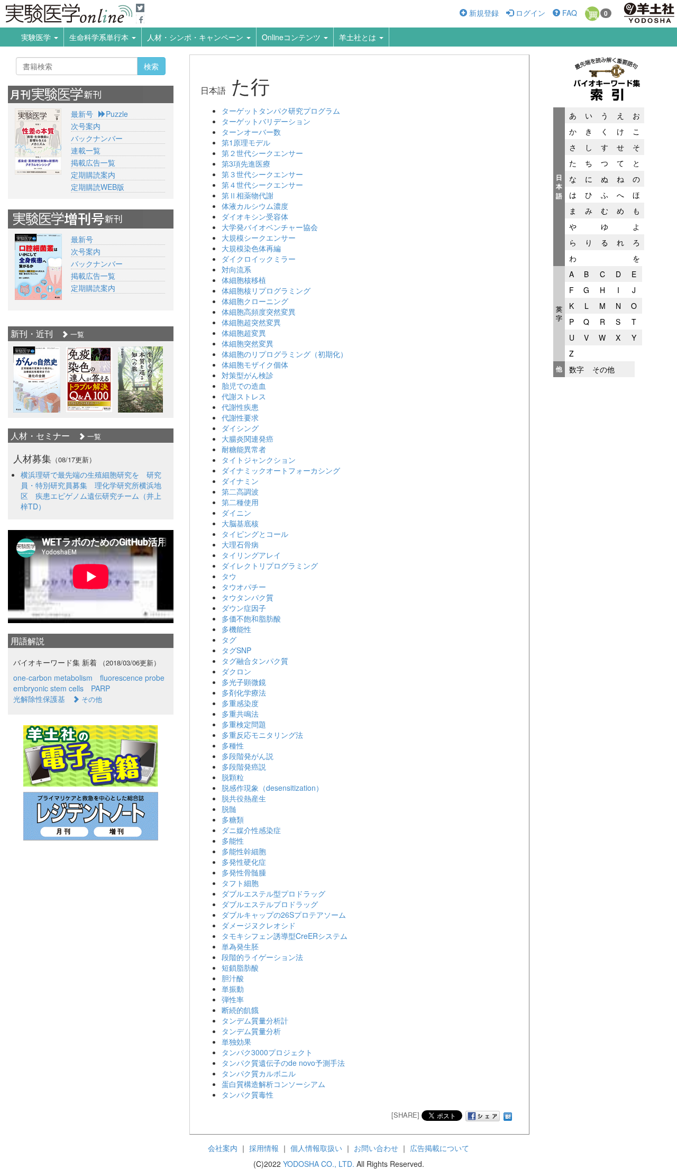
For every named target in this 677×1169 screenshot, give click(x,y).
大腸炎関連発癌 (247, 438)
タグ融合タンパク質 (255, 660)
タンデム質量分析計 (255, 1020)
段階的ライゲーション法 (262, 957)
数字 (576, 369)
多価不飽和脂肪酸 (251, 618)
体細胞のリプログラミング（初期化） (284, 354)
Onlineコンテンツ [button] (292, 37)
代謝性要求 (240, 417)
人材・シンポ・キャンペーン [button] (196, 37)
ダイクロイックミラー (259, 258)
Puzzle (117, 113)
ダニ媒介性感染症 (251, 830)
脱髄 (229, 808)
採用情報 (264, 1148)
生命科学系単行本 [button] (100, 37)
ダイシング (240, 428)
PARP (100, 688)
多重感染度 (240, 703)
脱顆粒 (233, 777)
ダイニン (236, 512)
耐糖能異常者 (244, 449)
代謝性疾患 (240, 406)
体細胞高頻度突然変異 (259, 311)
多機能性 (236, 629)
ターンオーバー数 (251, 131)
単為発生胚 (240, 946)
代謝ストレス (244, 396)
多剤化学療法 (244, 692)
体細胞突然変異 (247, 343)
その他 (603, 369)
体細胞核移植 (244, 280)
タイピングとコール (255, 533)
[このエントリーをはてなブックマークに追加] (508, 1115)
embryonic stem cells (48, 688)
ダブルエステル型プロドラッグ (273, 893)
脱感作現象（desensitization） (272, 787)
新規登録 (483, 12)
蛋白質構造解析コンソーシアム (273, 1084)
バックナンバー (97, 138)
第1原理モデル (246, 142)
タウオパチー (244, 586)
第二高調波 (240, 491)
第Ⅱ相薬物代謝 (247, 195)
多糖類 (233, 819)
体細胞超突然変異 (251, 322)
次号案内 (85, 126)
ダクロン (236, 671)
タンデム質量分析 (251, 1031)
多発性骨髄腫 (244, 872)
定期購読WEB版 (97, 186)
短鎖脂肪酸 (240, 967)
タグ (229, 639)
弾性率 (233, 999)
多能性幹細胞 (244, 851)
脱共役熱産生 (244, 798)
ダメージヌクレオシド (259, 925)
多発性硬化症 (244, 861)
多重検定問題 (244, 724)
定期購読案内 (93, 174)
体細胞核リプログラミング (266, 290)
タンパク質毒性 (247, 1094)
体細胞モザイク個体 (255, 364)
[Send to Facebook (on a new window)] (482, 1116)
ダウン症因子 (244, 607)
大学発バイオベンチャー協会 (270, 227)
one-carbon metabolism (53, 677)
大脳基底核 (240, 523)
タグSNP (236, 650)
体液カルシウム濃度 (255, 205)
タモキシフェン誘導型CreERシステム (284, 935)
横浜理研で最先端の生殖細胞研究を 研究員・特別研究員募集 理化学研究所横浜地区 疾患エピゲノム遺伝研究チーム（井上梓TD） (91, 490)
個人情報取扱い (316, 1148)
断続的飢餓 (240, 1009)
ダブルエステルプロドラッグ (270, 904)
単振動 (233, 988)
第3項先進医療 (246, 163)
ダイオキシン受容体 (255, 216)
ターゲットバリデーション (266, 121)
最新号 (82, 113)
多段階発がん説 (247, 756)
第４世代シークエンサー (262, 184)
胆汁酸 (233, 978)
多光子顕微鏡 (244, 682)
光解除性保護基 (39, 698)
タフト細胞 (240, 883)
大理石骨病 (240, 544)
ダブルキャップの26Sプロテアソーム (284, 914)
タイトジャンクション (259, 459)
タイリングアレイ (251, 555)
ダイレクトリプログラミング (270, 565)
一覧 (76, 334)
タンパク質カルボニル (259, 1073)
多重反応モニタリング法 (262, 734)
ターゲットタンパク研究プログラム (281, 110)
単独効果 (236, 1041)
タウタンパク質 (247, 597)
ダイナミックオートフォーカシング (281, 470)
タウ (229, 576)
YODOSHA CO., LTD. (318, 1163)
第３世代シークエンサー (262, 174)
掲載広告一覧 (93, 162)
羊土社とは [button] (358, 37)
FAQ (568, 12)
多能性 (233, 840)
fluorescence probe (132, 677)
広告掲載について (439, 1148)
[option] (36, 379)
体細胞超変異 (244, 332)
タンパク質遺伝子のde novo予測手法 (283, 1062)
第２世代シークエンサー (262, 153)
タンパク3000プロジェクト (267, 1052)
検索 (151, 66)
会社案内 (222, 1148)
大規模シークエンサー (259, 237)
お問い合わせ (376, 1148)
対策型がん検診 (247, 375)
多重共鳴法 (240, 713)
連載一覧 (85, 150)
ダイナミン (240, 481)
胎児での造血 (244, 385)
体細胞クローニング (255, 301)
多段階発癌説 (244, 766)
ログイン (529, 12)
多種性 (233, 745)
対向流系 (236, 269)
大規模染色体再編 (251, 248)
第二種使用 (240, 502)
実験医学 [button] (37, 37)
